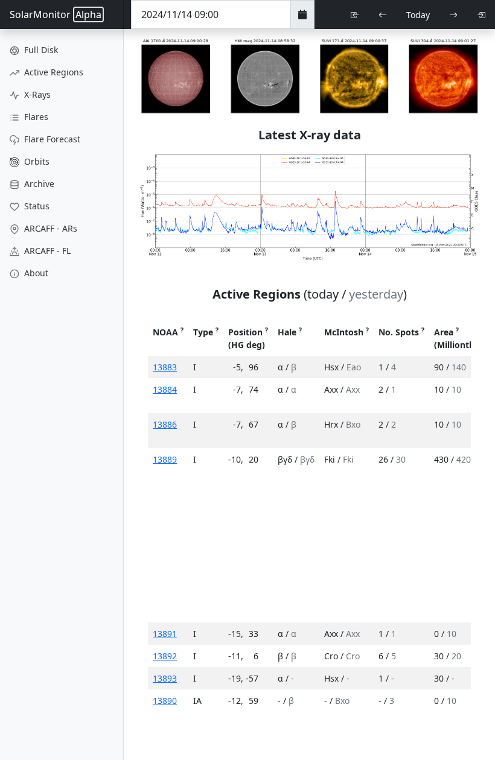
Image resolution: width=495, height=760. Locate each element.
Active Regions (52, 72)
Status (36, 206)
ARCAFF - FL (46, 250)
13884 (165, 389)
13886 (165, 424)
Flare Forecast (51, 139)
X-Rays (36, 94)
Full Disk (40, 49)
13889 (165, 459)
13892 (165, 656)
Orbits (36, 161)
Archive (38, 183)
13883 (165, 367)
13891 (165, 633)
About (35, 273)
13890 (165, 700)
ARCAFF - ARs (49, 228)
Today (418, 15)
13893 (165, 678)
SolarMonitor (55, 14)
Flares (35, 116)
